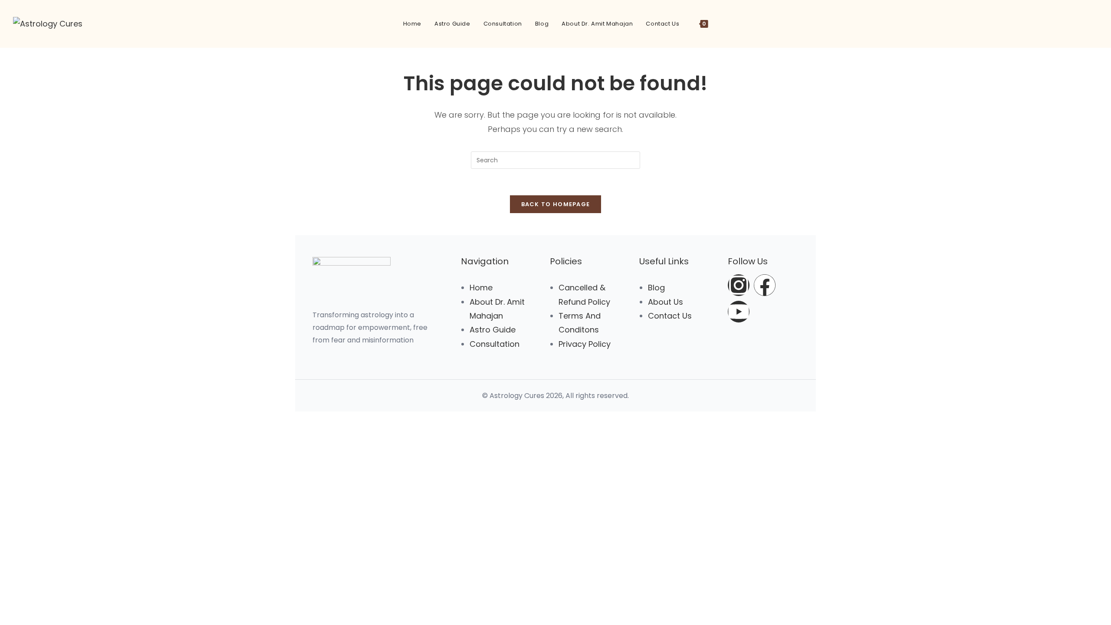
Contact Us (670, 315)
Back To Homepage (555, 204)
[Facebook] (765, 285)
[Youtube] (738, 311)
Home (481, 287)
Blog (656, 287)
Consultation (494, 344)
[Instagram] (738, 285)
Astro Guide (493, 329)
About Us (665, 301)
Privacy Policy (585, 344)
